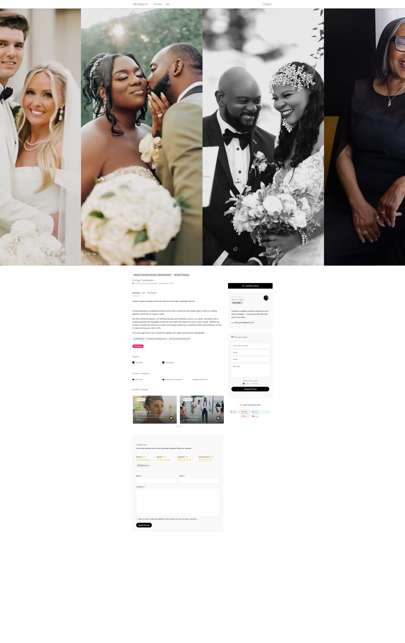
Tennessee (185, 275)
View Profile (236, 303)
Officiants (137, 275)
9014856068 (140, 339)
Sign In (268, 4)
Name (139, 476)
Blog (167, 4)
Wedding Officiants (164, 275)
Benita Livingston (237, 299)
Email (182, 476)
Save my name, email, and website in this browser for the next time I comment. (167, 519)
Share (234, 412)
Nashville (177, 275)
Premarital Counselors (149, 275)
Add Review (152, 293)
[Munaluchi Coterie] (140, 4)
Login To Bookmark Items (252, 405)
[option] (263, 137)
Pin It (245, 416)
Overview (136, 293)
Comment (140, 487)
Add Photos (144, 465)
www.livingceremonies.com (181, 339)
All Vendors (158, 4)
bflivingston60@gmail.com (158, 339)
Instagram (138, 346)
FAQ (143, 293)
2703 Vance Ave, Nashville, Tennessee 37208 (154, 283)
